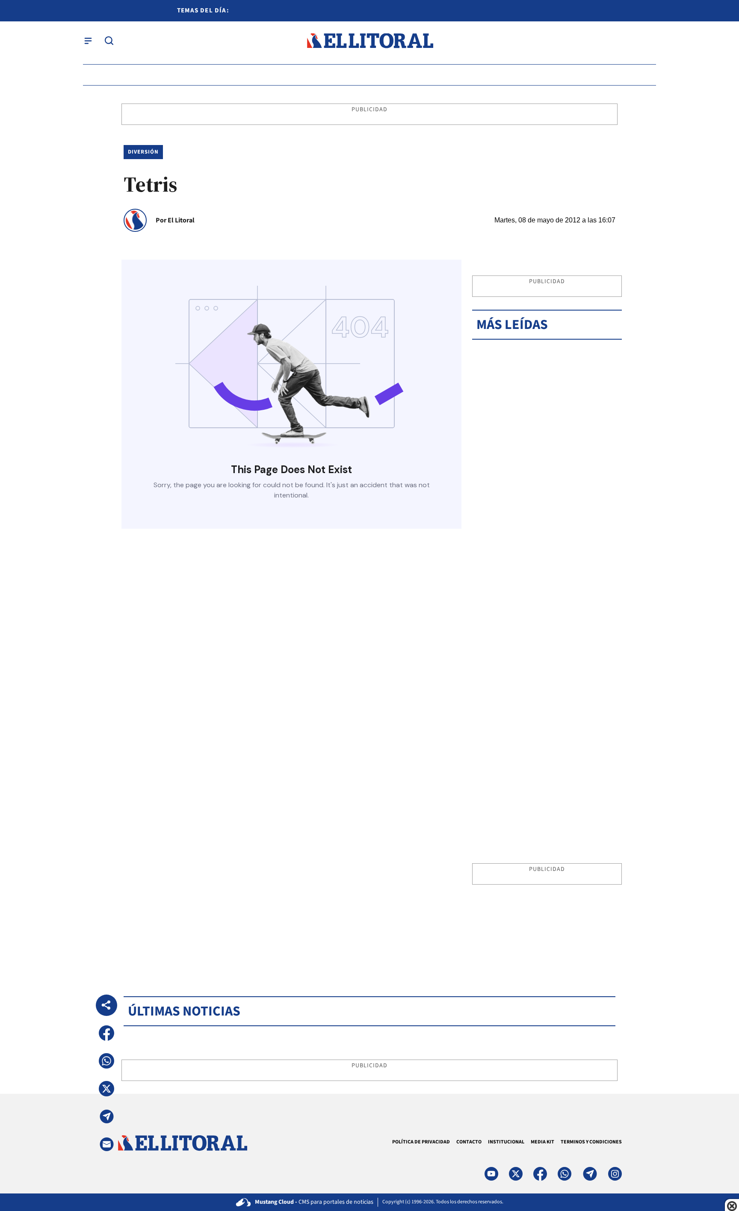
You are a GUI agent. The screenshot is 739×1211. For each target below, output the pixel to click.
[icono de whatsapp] (564, 1173)
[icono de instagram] (615, 1173)
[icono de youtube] (491, 1173)
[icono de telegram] (589, 1173)
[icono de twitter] (516, 1173)
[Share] (106, 1005)
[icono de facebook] (540, 1173)
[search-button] (109, 41)
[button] (106, 1033)
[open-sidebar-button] (88, 41)
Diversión (143, 152)
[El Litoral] (369, 40)
